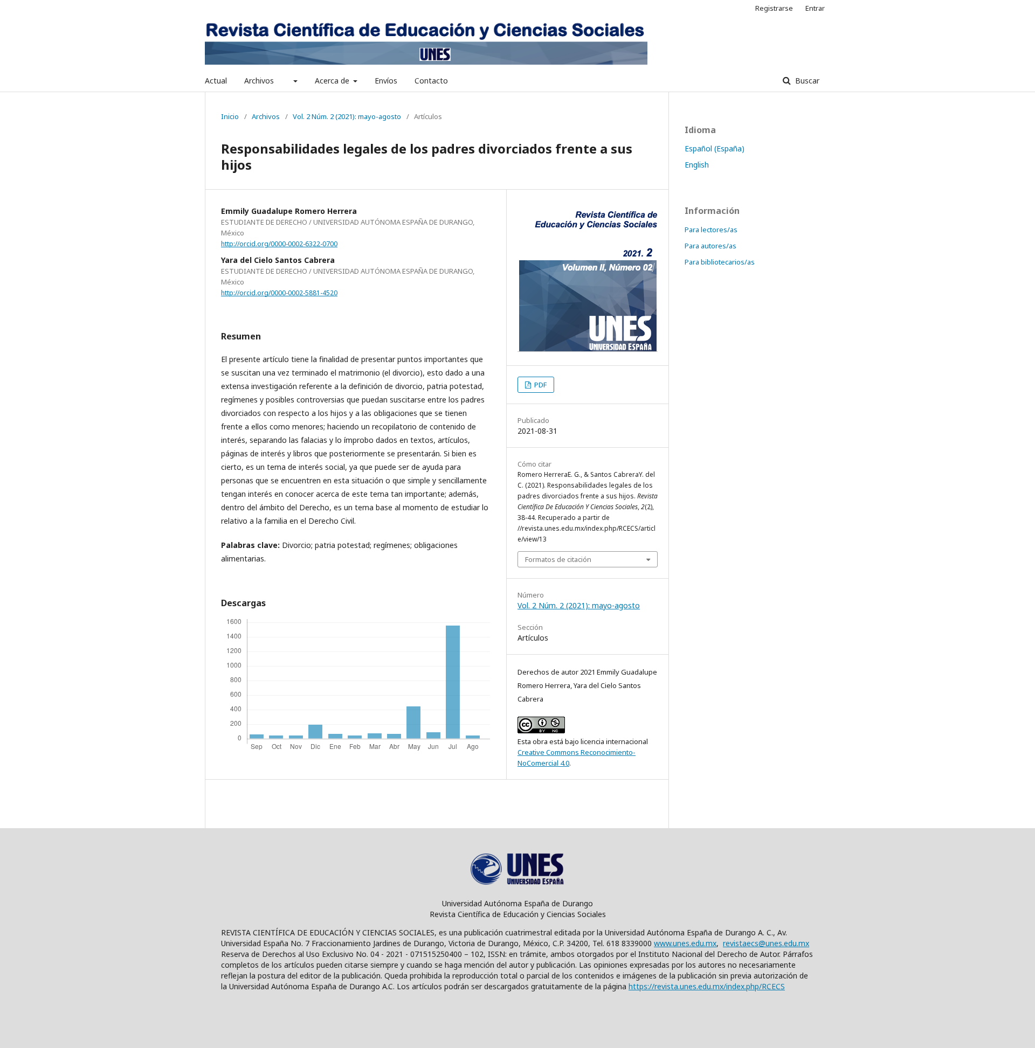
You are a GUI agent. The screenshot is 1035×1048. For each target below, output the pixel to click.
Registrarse (774, 8)
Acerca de (333, 80)
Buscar (806, 80)
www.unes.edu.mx (685, 943)
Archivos (259, 80)
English (697, 164)
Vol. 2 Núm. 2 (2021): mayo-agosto (347, 116)
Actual (216, 80)
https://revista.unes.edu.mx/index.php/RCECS (707, 986)
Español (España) (714, 148)
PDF (540, 385)
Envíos (386, 80)
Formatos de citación (558, 559)
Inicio (230, 116)
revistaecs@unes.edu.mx (766, 943)
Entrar (815, 8)
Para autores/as (710, 246)
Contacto (431, 80)
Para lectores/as (711, 229)
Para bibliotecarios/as (720, 262)
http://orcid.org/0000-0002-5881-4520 (279, 292)
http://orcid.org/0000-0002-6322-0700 (279, 243)
